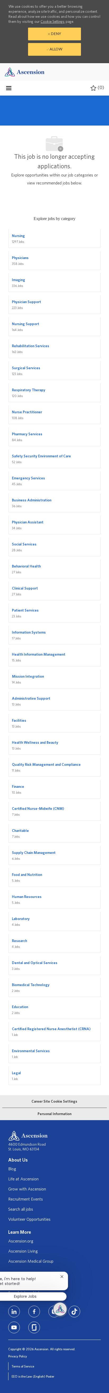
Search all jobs (20, 1209)
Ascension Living (23, 1251)
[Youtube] (14, 1327)
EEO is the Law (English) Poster (33, 1376)
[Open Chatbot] (60, 1309)
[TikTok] (74, 1311)
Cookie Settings (52, 22)
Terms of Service (23, 1366)
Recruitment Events (25, 1199)
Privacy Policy (17, 1356)
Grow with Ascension (27, 1189)
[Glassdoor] (34, 1327)
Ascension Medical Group (30, 1261)
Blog (12, 1169)
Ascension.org (20, 1241)
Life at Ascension (23, 1179)
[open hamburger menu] (9, 88)
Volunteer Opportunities (29, 1219)
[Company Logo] (24, 71)
